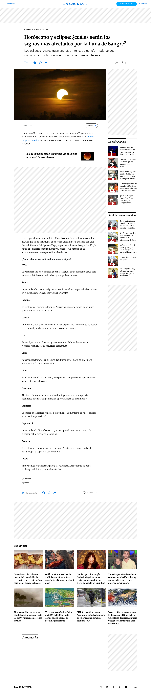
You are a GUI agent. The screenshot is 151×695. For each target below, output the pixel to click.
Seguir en (90, 125)
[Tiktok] (119, 687)
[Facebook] (113, 687)
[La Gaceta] (75, 3)
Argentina (25, 483)
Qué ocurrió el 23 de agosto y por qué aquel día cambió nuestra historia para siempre (128, 250)
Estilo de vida (42, 30)
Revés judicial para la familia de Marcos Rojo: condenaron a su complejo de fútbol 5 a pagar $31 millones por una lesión (128, 179)
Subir (135, 687)
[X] (107, 687)
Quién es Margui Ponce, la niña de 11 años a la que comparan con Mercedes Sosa (127, 200)
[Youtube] (126, 687)
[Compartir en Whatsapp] (40, 63)
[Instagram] (100, 687)
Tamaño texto (31, 493)
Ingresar (144, 4)
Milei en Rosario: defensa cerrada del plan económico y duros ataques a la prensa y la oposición (128, 152)
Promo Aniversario (126, 4)
